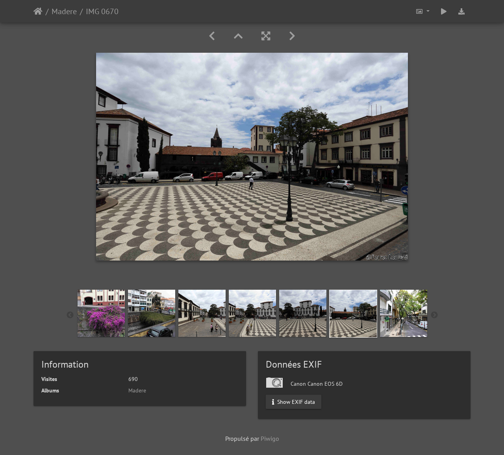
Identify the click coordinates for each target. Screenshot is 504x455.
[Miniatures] (238, 36)
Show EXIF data (295, 401)
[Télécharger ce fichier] (461, 11)
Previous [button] (70, 315)
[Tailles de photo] (422, 11)
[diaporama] (444, 11)
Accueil (38, 11)
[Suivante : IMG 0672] (292, 36)
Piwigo (270, 438)
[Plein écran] (266, 36)
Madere (64, 11)
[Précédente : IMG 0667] (211, 36)
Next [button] (434, 315)
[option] (101, 313)
